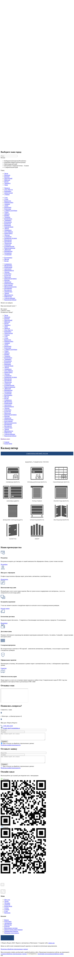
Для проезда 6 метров (14, 79)
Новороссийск (8, 202)
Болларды (11, 87)
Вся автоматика (13, 50)
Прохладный (8, 178)
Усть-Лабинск (8, 231)
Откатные (11, 28)
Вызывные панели (13, 120)
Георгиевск (7, 273)
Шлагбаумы (8, 72)
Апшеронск (8, 230)
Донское (6, 272)
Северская (7, 245)
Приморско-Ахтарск (10, 238)
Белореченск (8, 218)
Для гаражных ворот (14, 54)
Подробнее (4, 564)
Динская (7, 235)
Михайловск (8, 265)
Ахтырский (7, 254)
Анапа (6, 205)
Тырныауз (7, 183)
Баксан (6, 181)
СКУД (10, 124)
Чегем (6, 173)
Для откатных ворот (14, 53)
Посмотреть (4, 579)
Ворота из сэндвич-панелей (16, 43)
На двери (11, 66)
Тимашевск (7, 220)
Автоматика (8, 48)
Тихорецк (7, 217)
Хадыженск (8, 253)
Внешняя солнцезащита (11, 113)
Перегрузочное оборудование (13, 100)
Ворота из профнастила (15, 45)
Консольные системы (11, 928)
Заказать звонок (5, 139)
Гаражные (11, 25)
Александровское (9, 298)
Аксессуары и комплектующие (13, 115)
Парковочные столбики (15, 90)
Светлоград (7, 269)
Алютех (10, 58)
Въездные (11, 33)
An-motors (11, 59)
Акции (6, 132)
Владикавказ (8, 257)
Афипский (7, 249)
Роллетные (11, 32)
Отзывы (25, 1)
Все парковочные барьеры (16, 85)
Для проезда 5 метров (14, 77)
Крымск (6, 215)
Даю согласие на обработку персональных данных (18, 743)
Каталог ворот (5, 608)
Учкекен (7, 194)
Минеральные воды (10, 286)
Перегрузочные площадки (16, 107)
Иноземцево (8, 288)
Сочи (6, 197)
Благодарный (8, 285)
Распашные (11, 30)
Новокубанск (8, 233)
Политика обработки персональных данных (14, 949)
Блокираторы (12, 89)
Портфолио (7, 129)
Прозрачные (11, 71)
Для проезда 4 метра (14, 76)
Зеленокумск (8, 291)
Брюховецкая (8, 251)
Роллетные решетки (14, 67)
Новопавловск (8, 283)
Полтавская (7, 241)
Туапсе (6, 212)
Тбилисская (8, 243)
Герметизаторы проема (15, 103)
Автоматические (13, 69)
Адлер (6, 199)
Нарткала (7, 175)
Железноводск (8, 295)
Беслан (6, 261)
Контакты (7, 136)
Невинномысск (9, 270)
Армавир (7, 204)
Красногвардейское (10, 300)
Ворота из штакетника (15, 46)
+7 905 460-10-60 (6, 5)
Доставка (7, 1)
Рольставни (7, 61)
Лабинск (7, 214)
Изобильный (8, 267)
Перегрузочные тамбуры (15, 108)
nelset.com (51, 943)
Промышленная (13, 56)
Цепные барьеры (13, 92)
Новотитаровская (9, 248)
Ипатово (7, 280)
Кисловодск (8, 290)
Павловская (8, 240)
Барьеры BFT (12, 97)
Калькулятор (8, 134)
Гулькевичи (7, 236)
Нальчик (7, 176)
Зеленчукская (8, 193)
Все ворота (11, 24)
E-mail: (11, 728)
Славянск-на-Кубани (10, 210)
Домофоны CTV (13, 126)
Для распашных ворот (15, 51)
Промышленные (13, 35)
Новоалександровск (10, 278)
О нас (2, 1)
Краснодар (7, 201)
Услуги (6, 131)
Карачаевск (7, 191)
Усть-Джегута (8, 189)
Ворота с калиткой (13, 40)
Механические (12, 94)
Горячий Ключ (8, 227)
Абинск (6, 228)
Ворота (6, 22)
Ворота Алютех (13, 38)
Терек (6, 185)
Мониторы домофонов (15, 121)
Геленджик (7, 209)
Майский (7, 180)
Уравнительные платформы (16, 105)
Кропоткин (7, 207)
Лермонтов (7, 282)
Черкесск (7, 188)
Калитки (7, 111)
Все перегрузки (13, 102)
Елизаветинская (9, 246)
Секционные (12, 27)
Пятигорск (7, 277)
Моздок (6, 259)
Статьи (6, 908)
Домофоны (7, 116)
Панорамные (12, 37)
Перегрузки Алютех (14, 110)
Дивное (6, 293)
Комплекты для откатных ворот (14, 98)
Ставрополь (8, 264)
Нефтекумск (8, 296)
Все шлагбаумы (13, 74)
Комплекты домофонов (15, 123)
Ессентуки (7, 275)
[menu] (1, 148)
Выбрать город (5, 439)
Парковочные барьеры (11, 84)
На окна (10, 64)
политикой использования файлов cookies (51, 954)
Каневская (7, 223)
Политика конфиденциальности (10, 745)
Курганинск (8, 222)
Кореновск (7, 225)
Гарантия (13, 1)
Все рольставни (13, 63)
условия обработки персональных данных (14, 954)
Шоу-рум (19, 1)
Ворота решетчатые (14, 41)
